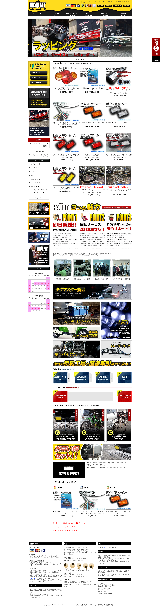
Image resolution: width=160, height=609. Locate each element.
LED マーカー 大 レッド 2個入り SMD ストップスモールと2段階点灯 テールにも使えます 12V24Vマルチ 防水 (66, 156)
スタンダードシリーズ (40, 190)
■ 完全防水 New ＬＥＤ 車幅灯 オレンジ (92, 123)
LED (32, 171)
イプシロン (34, 578)
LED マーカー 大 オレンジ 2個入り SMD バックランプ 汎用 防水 (66, 188)
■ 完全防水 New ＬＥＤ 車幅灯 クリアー (118, 123)
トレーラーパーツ (36, 175)
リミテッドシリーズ (40, 192)
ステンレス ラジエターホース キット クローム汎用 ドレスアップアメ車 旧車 (118, 90)
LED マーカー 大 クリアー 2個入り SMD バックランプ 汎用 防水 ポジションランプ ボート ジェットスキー (119, 156)
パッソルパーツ (35, 183)
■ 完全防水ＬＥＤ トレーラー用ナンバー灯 (92, 88)
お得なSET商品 (35, 164)
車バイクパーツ (35, 179)
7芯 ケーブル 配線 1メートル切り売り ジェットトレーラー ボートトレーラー (66, 123)
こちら (105, 547)
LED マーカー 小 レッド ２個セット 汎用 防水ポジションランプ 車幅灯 (92, 156)
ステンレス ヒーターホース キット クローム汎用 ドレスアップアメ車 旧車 (118, 189)
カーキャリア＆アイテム (38, 168)
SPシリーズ (37, 198)
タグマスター (35, 186)
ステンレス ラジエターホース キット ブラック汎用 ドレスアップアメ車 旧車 (92, 190)
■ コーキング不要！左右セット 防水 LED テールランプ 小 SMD (66, 88)
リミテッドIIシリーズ (40, 195)
